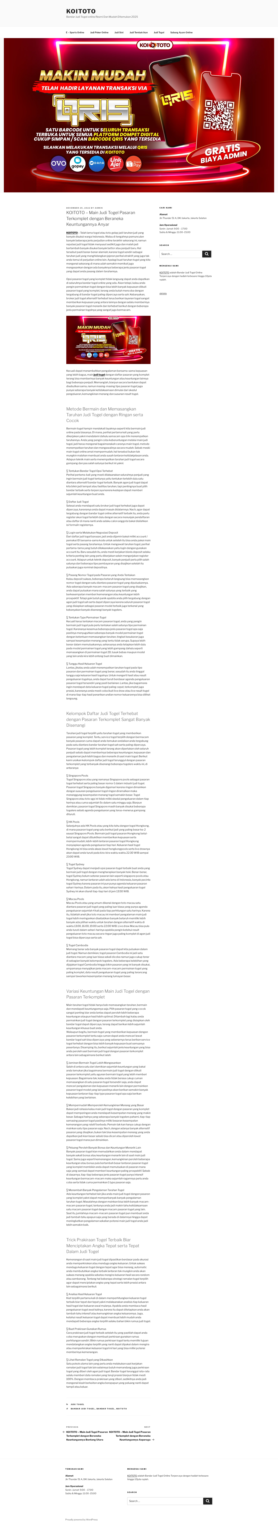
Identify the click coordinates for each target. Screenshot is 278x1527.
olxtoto (163, 293)
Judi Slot (119, 32)
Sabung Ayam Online (181, 32)
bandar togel (106, 1409)
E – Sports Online (75, 32)
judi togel (99, 374)
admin (99, 208)
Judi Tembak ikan (139, 32)
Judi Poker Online (99, 32)
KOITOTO (81, 11)
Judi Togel (159, 32)
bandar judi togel (83, 1409)
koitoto (121, 1409)
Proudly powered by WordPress (81, 1519)
